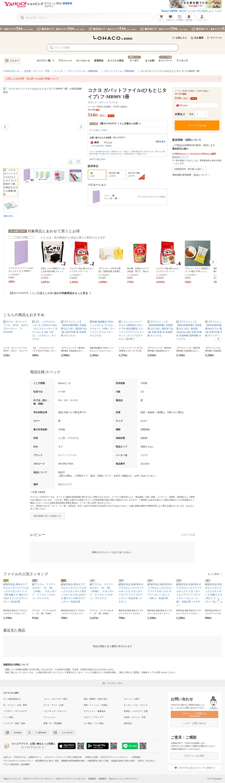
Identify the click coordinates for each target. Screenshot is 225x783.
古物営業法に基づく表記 (98, 761)
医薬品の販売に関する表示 (123, 761)
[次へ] (80, 126)
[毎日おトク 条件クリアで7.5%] (112, 28)
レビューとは (188, 534)
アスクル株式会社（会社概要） (17, 764)
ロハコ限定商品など (12, 699)
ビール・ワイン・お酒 (53, 705)
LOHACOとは (20, 757)
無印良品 (128, 723)
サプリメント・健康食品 (94, 711)
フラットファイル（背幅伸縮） (83, 71)
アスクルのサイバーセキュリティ (18, 761)
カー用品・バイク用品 (93, 723)
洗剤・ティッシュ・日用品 (95, 705)
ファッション (49, 717)
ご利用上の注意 (91, 757)
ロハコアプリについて (32, 747)
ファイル (58, 71)
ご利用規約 (136, 757)
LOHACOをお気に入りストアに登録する (197, 768)
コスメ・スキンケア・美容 (55, 699)
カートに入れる (197, 125)
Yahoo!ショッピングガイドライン (123, 779)
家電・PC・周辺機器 (52, 723)
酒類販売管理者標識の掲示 (73, 761)
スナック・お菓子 (132, 699)
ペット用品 (8, 717)
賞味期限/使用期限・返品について (190, 175)
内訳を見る (161, 141)
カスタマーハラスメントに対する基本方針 (63, 757)
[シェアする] (71, 162)
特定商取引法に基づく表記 (47, 761)
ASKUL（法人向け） (146, 761)
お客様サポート (35, 757)
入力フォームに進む (194, 755)
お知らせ (7, 757)
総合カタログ (65, 484)
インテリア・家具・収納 (14, 723)
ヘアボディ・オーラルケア (15, 711)
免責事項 (102, 779)
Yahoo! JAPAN (169, 11)
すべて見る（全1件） (99, 130)
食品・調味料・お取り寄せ (95, 699)
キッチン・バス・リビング (136, 705)
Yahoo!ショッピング (12, 779)
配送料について (180, 157)
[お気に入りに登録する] (78, 162)
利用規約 (92, 779)
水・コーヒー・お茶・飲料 (15, 705)
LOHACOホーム (11, 71)
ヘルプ (218, 11)
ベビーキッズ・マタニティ (55, 711)
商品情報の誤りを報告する (47, 516)
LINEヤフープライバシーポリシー (38, 779)
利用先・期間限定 (105, 146)
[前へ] (5, 126)
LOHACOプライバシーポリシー (114, 757)
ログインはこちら (97, 159)
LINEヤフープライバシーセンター (71, 779)
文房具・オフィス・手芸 (36, 71)
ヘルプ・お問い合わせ (194, 723)
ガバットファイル (108, 102)
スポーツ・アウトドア (93, 717)
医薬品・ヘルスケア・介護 (136, 711)
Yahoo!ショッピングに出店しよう (196, 11)
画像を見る (8, 216)
